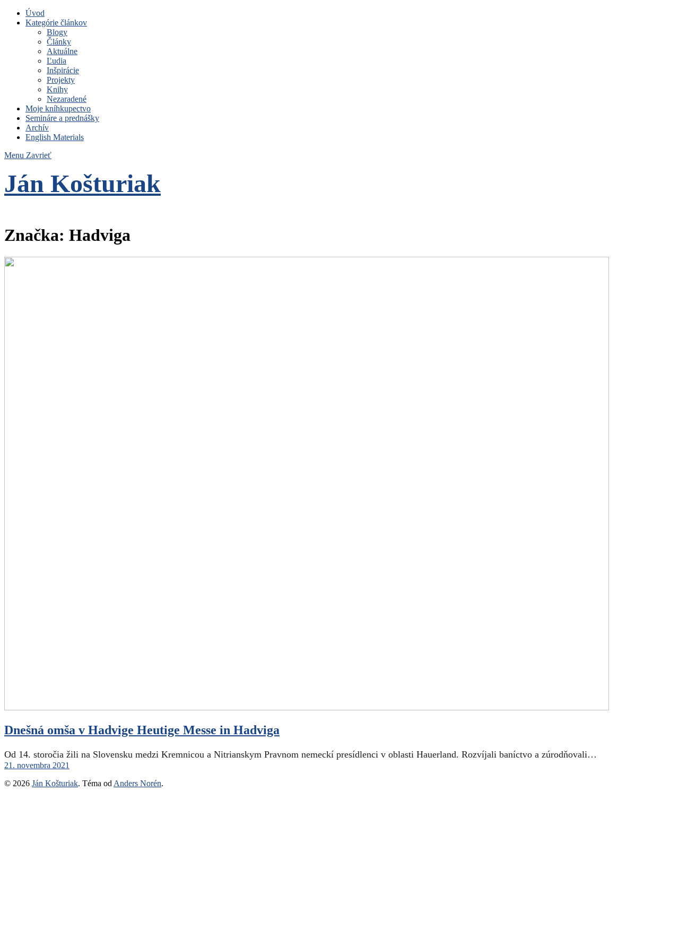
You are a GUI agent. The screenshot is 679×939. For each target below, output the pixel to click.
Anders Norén (137, 783)
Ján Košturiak (82, 183)
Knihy (57, 89)
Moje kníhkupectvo (58, 108)
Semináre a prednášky (62, 118)
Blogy (57, 32)
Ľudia (56, 60)
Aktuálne (62, 51)
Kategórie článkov (56, 22)
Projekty (61, 79)
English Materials (54, 137)
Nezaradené (66, 98)
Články (59, 41)
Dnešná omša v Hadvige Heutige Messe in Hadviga (142, 730)
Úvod (35, 13)
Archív (37, 127)
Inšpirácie (63, 70)
